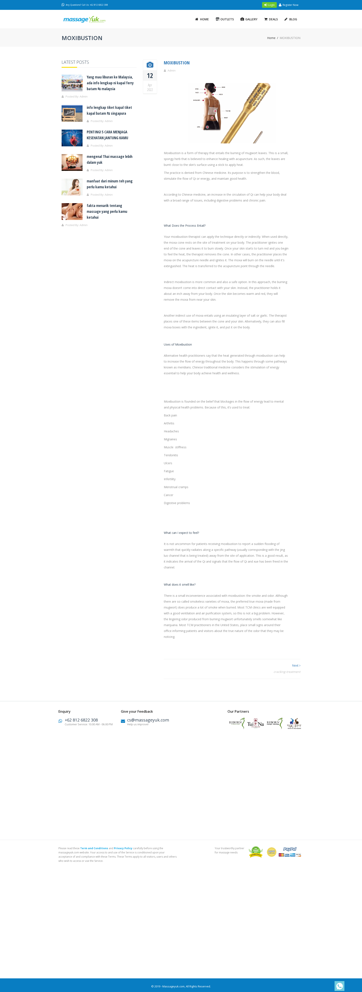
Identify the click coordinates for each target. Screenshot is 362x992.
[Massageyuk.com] (90, 19)
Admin (172, 70)
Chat (338, 986)
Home (204, 19)
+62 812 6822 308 (81, 720)
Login (271, 5)
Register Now (290, 5)
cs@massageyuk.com (148, 720)
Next (295, 665)
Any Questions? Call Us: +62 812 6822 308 (87, 4)
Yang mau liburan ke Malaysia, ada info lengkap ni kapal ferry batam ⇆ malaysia (110, 82)
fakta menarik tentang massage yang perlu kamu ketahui (107, 211)
